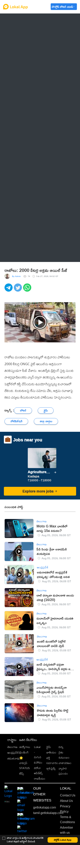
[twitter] (18, 289)
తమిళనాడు (13, 758)
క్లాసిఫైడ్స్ (51, 768)
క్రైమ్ (48, 747)
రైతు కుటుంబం (64, 755)
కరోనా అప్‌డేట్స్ (38, 770)
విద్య (61, 747)
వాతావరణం (65, 763)
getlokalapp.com (44, 807)
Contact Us (67, 795)
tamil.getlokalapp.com (48, 813)
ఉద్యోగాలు (24, 747)
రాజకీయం (39, 778)
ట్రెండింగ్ (24, 752)
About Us (66, 800)
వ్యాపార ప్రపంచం (63, 771)
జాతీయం (51, 752)
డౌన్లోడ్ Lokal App (62, 839)
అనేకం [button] (15, 255)
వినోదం (38, 762)
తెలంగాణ (17, 29)
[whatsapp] (27, 289)
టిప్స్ (21, 773)
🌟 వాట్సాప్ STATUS (24, 763)
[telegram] (9, 289)
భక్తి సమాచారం (52, 760)
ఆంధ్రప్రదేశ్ (18, 20)
